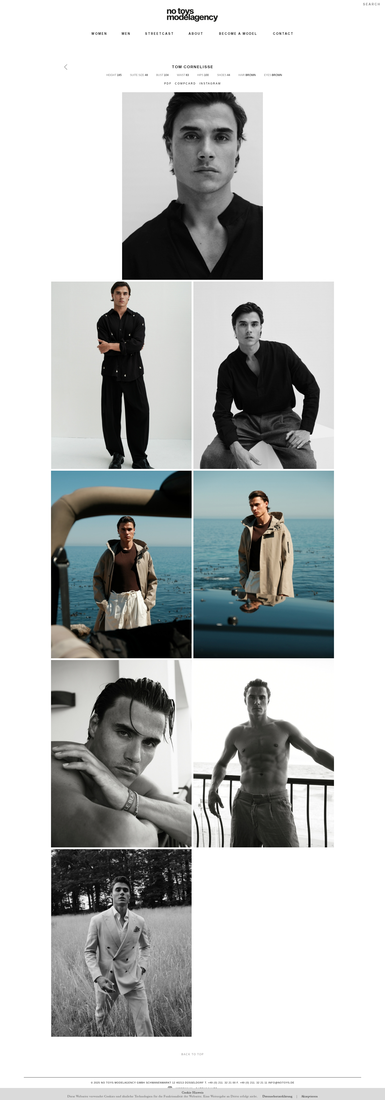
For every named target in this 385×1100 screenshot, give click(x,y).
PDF (168, 83)
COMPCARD (185, 83)
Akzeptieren (309, 1096)
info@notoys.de (281, 1082)
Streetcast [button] (159, 33)
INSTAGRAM (210, 83)
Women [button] (99, 33)
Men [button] (126, 33)
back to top (192, 1054)
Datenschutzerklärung (277, 1096)
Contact (283, 33)
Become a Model (238, 33)
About (195, 33)
